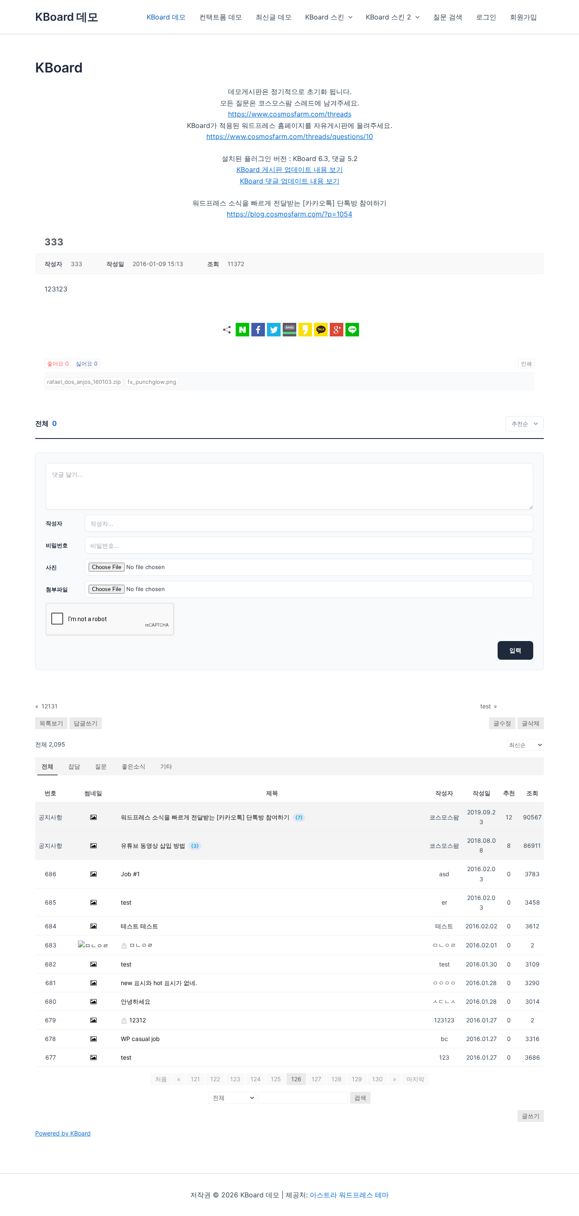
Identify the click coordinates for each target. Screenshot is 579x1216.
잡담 (74, 766)
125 (276, 1079)
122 (215, 1079)
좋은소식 (133, 766)
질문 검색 (447, 17)
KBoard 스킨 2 (388, 17)
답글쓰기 (85, 723)
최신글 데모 (274, 17)
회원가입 (523, 17)
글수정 (502, 723)
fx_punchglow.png (152, 381)
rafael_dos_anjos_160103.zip (84, 381)
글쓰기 (531, 1115)
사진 (51, 567)
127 (316, 1079)
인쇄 (526, 363)
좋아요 (58, 363)
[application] (348, 17)
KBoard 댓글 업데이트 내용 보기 (290, 181)
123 (235, 1079)
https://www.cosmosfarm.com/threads (289, 114)
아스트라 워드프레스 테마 (349, 1195)
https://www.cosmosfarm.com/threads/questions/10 (289, 136)
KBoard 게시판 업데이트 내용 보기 (290, 169)
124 (256, 1079)
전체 (47, 766)
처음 (161, 1079)
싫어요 (86, 363)
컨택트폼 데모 (220, 17)
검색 (360, 1097)
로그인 (486, 17)
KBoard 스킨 (324, 17)
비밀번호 (57, 545)
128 (336, 1079)
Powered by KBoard (63, 1133)
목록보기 (51, 723)
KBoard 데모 (66, 16)
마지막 (415, 1079)
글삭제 (531, 723)
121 (195, 1079)
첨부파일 (57, 589)
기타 (166, 766)
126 (296, 1079)
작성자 (54, 523)
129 (357, 1079)
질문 (101, 766)
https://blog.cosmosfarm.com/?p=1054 (289, 214)
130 (377, 1079)
